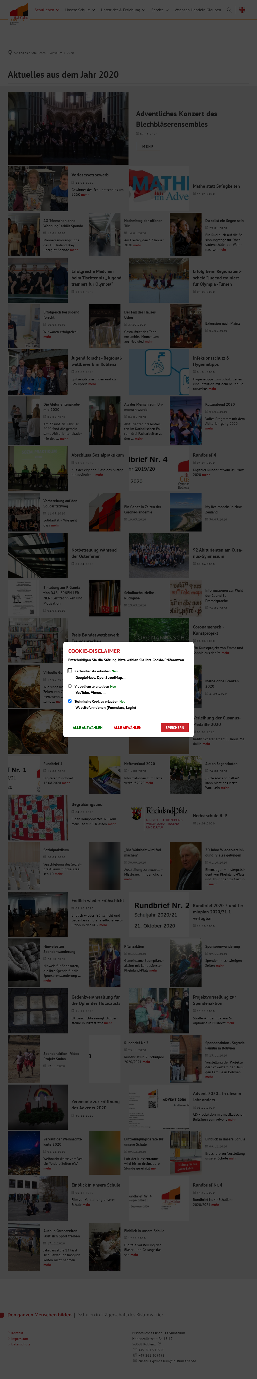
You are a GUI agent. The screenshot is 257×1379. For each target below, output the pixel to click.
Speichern (175, 727)
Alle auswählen (88, 727)
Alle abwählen (128, 727)
